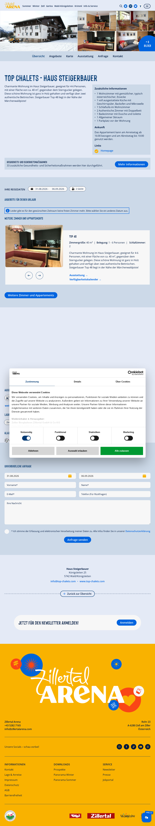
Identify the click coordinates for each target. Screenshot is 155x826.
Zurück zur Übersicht (79, 593)
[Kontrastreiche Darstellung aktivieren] (140, 6)
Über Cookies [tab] (123, 381)
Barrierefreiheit (13, 795)
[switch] (60, 438)
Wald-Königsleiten (63, 6)
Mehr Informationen (131, 164)
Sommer (26, 6)
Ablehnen (33, 450)
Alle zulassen (122, 450)
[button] (29, 275)
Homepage (107, 150)
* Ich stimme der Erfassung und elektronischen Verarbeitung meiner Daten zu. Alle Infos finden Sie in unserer (80, 531)
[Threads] (147, 746)
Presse (106, 774)
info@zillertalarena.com (18, 729)
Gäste (79, 188)
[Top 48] (34, 246)
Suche (121, 6)
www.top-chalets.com (92, 581)
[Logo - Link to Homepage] (12, 5)
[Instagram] (119, 746)
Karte (69, 56)
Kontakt (118, 56)
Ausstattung (85, 56)
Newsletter (109, 769)
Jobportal (108, 780)
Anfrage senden (77, 540)
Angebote (55, 56)
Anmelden (126, 622)
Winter (36, 6)
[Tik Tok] (133, 746)
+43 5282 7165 (13, 725)
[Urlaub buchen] (135, 6)
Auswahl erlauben (77, 450)
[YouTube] (140, 746)
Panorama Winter (64, 774)
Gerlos (49, 6)
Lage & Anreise (13, 774)
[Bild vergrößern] (38, 31)
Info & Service (91, 6)
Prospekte (59, 769)
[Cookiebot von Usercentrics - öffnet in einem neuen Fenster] (130, 373)
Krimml (78, 6)
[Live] (130, 6)
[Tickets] (125, 6)
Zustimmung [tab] (32, 381)
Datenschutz (12, 785)
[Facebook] (126, 746)
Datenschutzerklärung (137, 531)
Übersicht (38, 56)
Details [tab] (77, 381)
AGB (7, 790)
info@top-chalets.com (63, 581)
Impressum (11, 780)
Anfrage (103, 56)
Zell (43, 6)
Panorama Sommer (65, 780)
